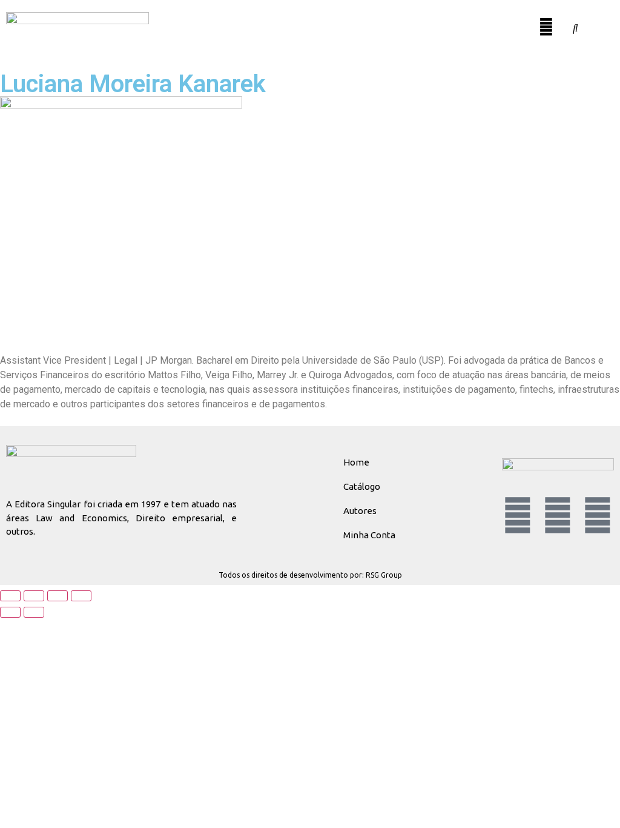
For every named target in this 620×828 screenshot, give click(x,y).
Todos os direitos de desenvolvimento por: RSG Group (310, 575)
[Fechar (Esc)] (81, 595)
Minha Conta (369, 535)
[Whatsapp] (557, 515)
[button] (523, 22)
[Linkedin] (518, 515)
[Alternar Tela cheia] (34, 595)
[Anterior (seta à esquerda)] (10, 612)
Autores (360, 511)
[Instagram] (597, 515)
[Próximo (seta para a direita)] (34, 612)
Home (356, 462)
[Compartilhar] (57, 595)
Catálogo (361, 486)
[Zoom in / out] (10, 595)
